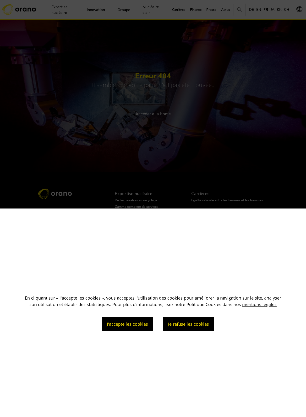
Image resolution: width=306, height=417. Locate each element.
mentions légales (259, 304)
